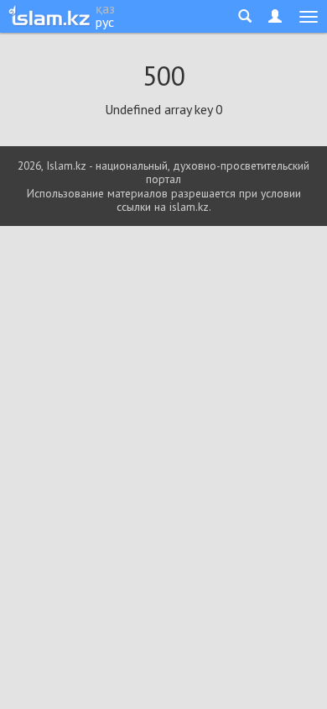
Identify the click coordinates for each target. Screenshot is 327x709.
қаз (105, 8)
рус (105, 21)
